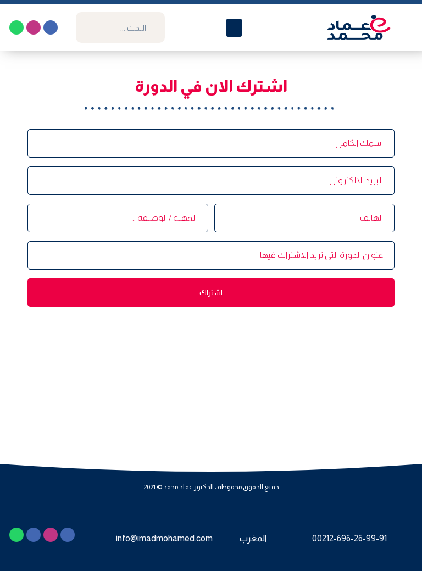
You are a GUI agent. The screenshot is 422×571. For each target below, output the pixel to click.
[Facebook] (50, 27)
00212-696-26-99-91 (349, 538)
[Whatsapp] (16, 27)
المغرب (253, 538)
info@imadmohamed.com (164, 538)
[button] (234, 28)
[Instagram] (33, 27)
